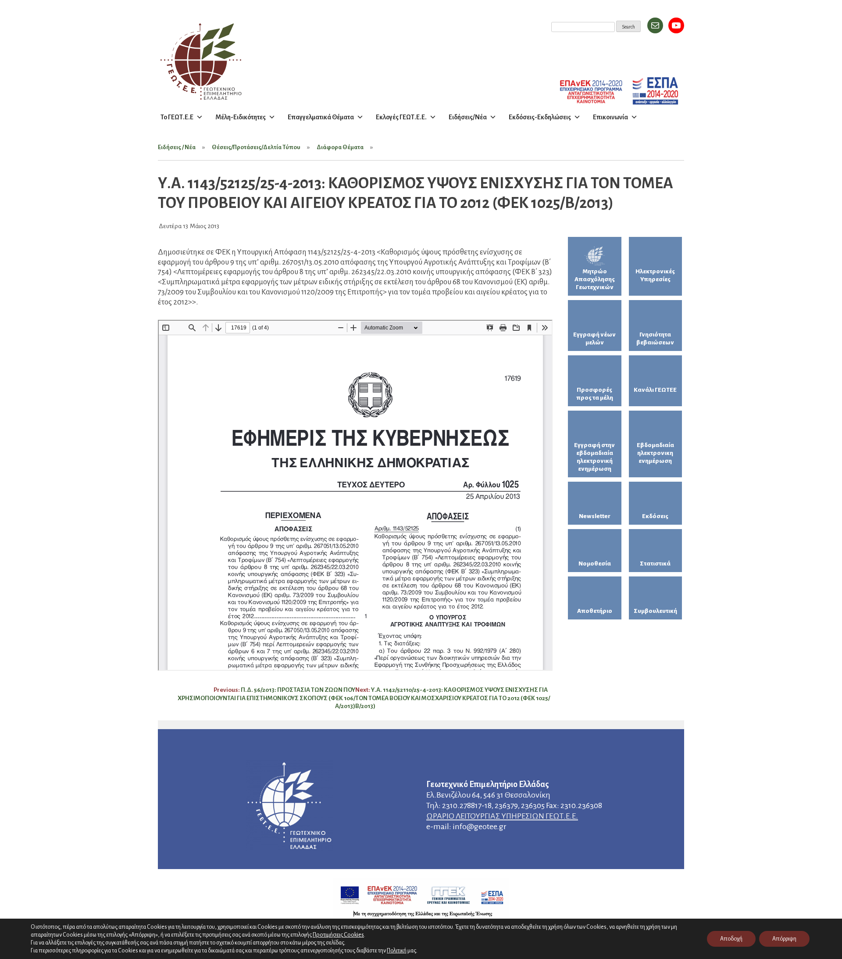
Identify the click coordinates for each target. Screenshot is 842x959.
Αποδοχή (731, 939)
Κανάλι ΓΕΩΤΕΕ (655, 389)
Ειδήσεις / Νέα (177, 147)
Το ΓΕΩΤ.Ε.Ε (177, 117)
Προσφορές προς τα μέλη (594, 393)
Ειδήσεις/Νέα (468, 117)
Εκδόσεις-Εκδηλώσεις (540, 117)
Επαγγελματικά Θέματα (321, 117)
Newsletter (594, 516)
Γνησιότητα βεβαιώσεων (655, 338)
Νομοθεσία (594, 563)
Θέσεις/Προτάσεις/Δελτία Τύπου (256, 147)
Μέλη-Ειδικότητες (240, 117)
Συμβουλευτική (655, 611)
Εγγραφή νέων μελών (594, 338)
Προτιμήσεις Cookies (338, 934)
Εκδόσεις (655, 516)
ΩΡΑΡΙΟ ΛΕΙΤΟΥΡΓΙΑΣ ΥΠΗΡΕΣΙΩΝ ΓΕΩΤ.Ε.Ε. (502, 816)
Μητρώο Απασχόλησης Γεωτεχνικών (594, 279)
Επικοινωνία (610, 117)
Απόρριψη (784, 939)
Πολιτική (397, 951)
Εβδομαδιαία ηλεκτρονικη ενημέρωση (655, 453)
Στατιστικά (655, 563)
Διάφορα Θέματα (340, 147)
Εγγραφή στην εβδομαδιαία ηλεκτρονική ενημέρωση (594, 457)
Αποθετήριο (594, 611)
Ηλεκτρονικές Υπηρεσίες (655, 275)
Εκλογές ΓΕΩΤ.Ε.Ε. (401, 117)
